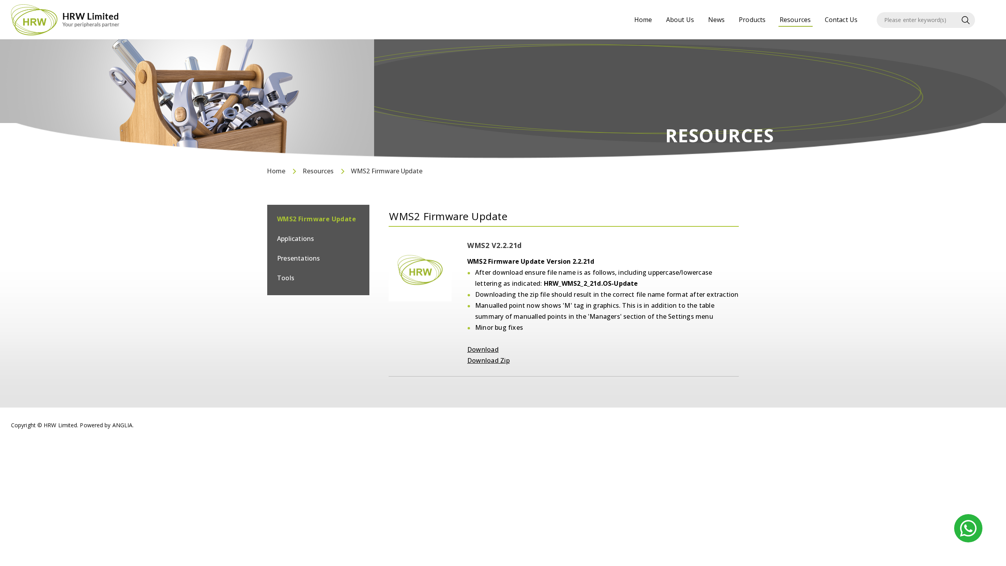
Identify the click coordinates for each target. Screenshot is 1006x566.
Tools (285, 278)
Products (752, 19)
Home (643, 19)
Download (483, 349)
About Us (680, 19)
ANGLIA (122, 425)
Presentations (298, 258)
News (716, 19)
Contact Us (841, 19)
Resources (795, 19)
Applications (295, 238)
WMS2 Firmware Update (386, 171)
